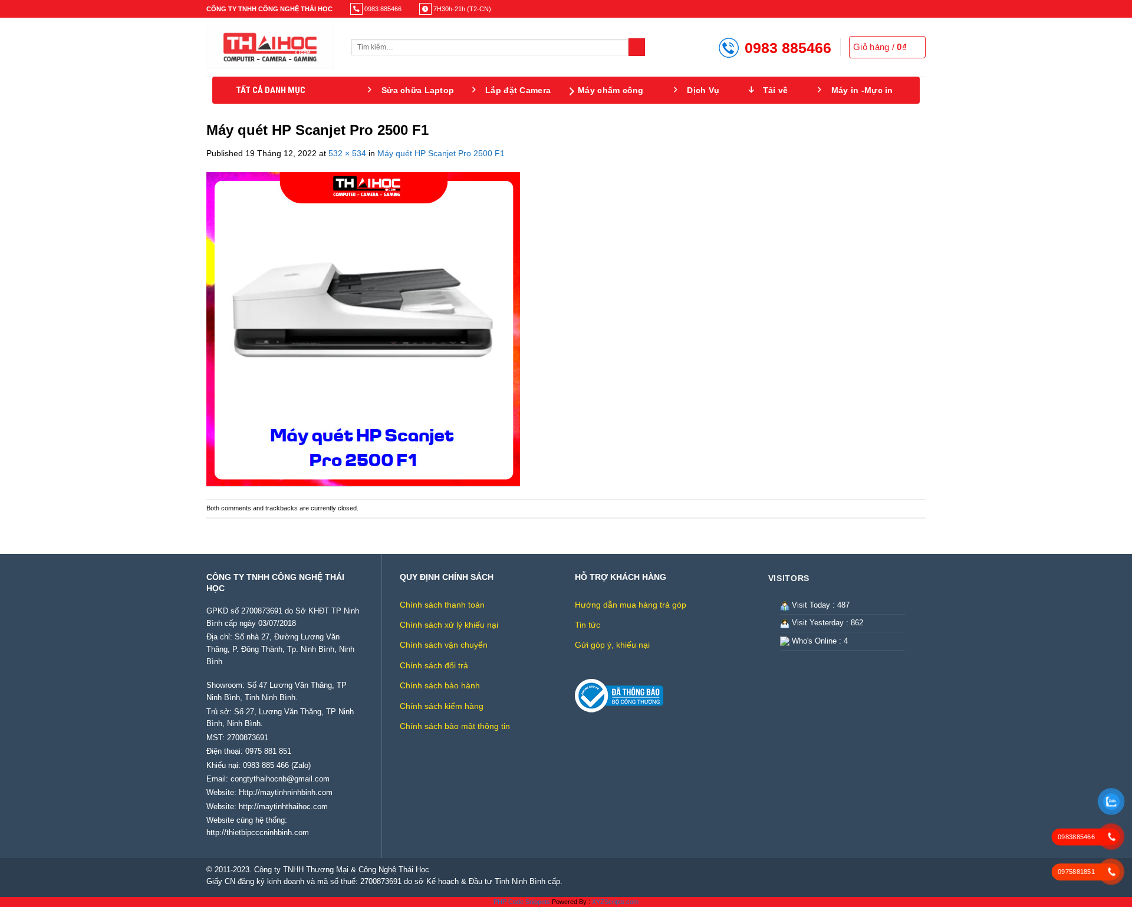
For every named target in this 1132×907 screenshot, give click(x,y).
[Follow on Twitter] (911, 8)
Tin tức (587, 624)
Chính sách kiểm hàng (441, 706)
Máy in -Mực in (862, 90)
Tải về (775, 90)
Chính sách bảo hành (440, 685)
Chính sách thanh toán (442, 604)
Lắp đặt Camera (518, 90)
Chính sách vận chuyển (444, 644)
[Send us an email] (920, 8)
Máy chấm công (611, 90)
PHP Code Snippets (521, 901)
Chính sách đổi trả (434, 665)
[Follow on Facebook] (891, 8)
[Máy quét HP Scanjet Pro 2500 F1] (363, 329)
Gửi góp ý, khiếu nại (612, 644)
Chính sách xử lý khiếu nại (449, 624)
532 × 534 (347, 153)
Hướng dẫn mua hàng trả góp (630, 604)
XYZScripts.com (615, 901)
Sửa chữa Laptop (417, 90)
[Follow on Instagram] (901, 8)
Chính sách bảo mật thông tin (455, 726)
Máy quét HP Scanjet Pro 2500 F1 (441, 153)
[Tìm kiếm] (637, 47)
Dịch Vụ (703, 90)
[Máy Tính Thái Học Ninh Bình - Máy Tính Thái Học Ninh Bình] (270, 47)
